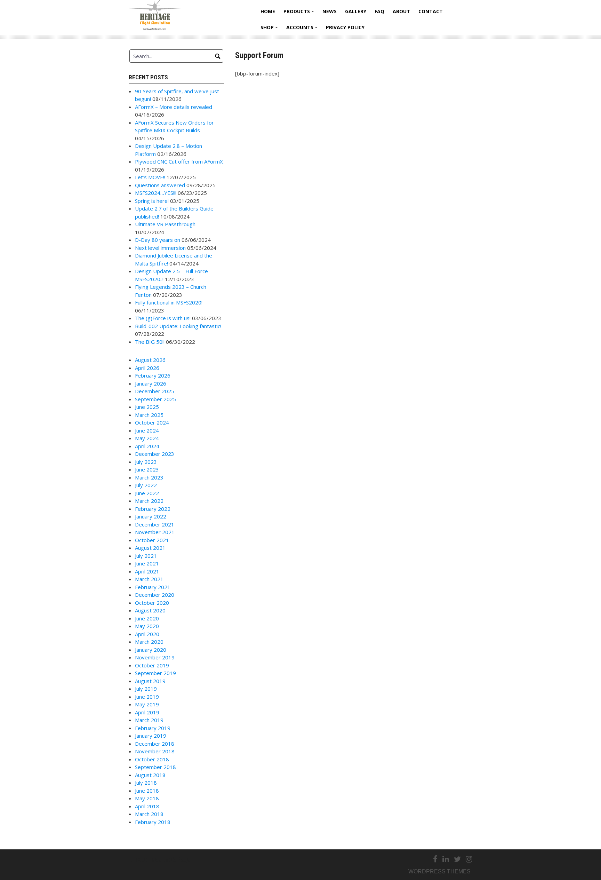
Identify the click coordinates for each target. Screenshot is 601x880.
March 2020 (149, 641)
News (329, 11)
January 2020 (150, 649)
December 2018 (154, 743)
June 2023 (147, 469)
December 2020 (154, 594)
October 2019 (152, 665)
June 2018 (147, 790)
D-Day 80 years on (157, 239)
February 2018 (152, 821)
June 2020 (147, 618)
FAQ (379, 11)
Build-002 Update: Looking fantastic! (178, 326)
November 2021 (155, 532)
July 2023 (146, 461)
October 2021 (152, 540)
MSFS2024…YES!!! (155, 192)
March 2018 (149, 813)
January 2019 (150, 735)
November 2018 (155, 751)
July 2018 (146, 782)
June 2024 (147, 430)
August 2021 (150, 547)
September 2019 (155, 672)
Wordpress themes (439, 871)
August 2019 (150, 680)
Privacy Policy (345, 27)
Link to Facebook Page (160, 859)
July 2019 (146, 688)
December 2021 (154, 524)
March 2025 (149, 414)
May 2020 (147, 626)
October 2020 (152, 602)
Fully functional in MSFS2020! (168, 302)
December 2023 (154, 453)
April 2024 (147, 446)
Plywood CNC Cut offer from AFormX (179, 161)
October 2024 (152, 422)
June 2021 (147, 563)
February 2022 (152, 508)
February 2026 (152, 375)
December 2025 (154, 391)
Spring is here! (152, 200)
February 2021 (152, 587)
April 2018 (147, 806)
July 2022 (146, 485)
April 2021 (147, 571)
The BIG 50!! (150, 341)
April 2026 (147, 367)
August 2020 (150, 610)
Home (268, 11)
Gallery (355, 11)
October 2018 (152, 759)
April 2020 (147, 634)
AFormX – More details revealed (173, 106)
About (401, 11)
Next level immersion (160, 247)
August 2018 (150, 774)
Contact (430, 11)
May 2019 (147, 704)
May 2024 (147, 438)
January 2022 (150, 516)
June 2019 (147, 696)
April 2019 (147, 712)
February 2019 (152, 727)
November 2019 (155, 657)
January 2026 (150, 383)
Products (299, 13)
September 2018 (155, 766)
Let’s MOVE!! (150, 177)
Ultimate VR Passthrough (165, 224)
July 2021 (146, 555)
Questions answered (160, 185)
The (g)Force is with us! (163, 318)
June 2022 (147, 493)
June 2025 (147, 406)
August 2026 (150, 359)
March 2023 (149, 477)
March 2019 (149, 719)
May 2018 (147, 798)
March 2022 (149, 500)
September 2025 (155, 399)
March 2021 (149, 579)
